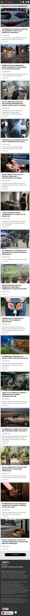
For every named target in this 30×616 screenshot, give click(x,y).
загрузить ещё (15, 554)
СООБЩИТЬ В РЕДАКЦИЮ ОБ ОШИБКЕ (12, 567)
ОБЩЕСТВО (5, 41)
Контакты (4, 565)
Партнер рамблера (13, 608)
